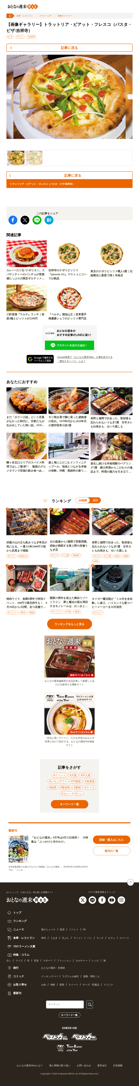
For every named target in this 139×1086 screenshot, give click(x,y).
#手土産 (86, 775)
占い (8, 960)
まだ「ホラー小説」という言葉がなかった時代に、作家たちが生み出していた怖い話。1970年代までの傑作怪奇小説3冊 (25, 421)
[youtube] (112, 899)
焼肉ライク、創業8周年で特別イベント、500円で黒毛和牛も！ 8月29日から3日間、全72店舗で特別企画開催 (26, 603)
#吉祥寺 (31, 37)
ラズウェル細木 (70, 976)
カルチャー (81, 960)
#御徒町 (76, 555)
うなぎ (53, 938)
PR (84, 929)
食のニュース (48, 929)
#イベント (12, 612)
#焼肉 (31, 612)
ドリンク (108, 984)
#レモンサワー (58, 781)
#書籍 (77, 787)
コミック (18, 976)
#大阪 (73, 775)
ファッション (64, 960)
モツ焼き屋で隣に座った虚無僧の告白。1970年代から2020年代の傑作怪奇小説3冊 (67, 421)
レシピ (95, 960)
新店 (62, 929)
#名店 (117, 556)
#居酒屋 (90, 781)
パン (89, 938)
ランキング (20, 920)
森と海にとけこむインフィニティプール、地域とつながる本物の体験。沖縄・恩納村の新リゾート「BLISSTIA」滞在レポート (68, 467)
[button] (9, 96)
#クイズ (90, 787)
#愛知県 (65, 787)
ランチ (100, 938)
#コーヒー (97, 612)
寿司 (43, 938)
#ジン (78, 793)
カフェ (111, 938)
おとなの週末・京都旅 (53, 968)
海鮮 (52, 984)
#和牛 (23, 612)
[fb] (102, 899)
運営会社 (102, 1065)
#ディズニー (56, 611)
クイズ (19, 960)
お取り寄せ (20, 984)
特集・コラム (21, 954)
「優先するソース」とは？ (71, 361)
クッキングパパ (49, 976)
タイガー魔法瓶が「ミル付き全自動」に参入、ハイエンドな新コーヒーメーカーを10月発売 (112, 602)
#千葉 (68, 611)
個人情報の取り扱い (60, 1065)
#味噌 (52, 787)
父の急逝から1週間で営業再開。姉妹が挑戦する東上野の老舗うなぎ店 (69, 545)
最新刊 (17, 993)
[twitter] (83, 899)
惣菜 (61, 984)
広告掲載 (118, 1065)
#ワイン (20, 37)
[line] (93, 899)
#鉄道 (77, 611)
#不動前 (76, 781)
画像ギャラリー (65, 16)
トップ (17, 912)
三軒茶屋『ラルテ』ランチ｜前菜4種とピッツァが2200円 (25, 316)
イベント (73, 929)
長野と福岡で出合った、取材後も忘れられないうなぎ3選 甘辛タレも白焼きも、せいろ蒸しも (112, 422)
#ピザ (10, 37)
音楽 (36, 960)
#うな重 (65, 555)
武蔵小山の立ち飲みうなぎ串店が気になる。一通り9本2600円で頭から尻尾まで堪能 (26, 546)
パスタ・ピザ (45, 16)
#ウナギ (11, 556)
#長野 (95, 561)
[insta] (121, 899)
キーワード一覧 (69, 1015)
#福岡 (126, 556)
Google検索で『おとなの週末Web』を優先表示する (85, 357)
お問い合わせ (84, 1065)
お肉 (43, 984)
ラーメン (78, 938)
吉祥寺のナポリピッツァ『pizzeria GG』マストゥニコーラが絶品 (67, 274)
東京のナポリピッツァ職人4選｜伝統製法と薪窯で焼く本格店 (112, 273)
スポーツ (48, 960)
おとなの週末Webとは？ (30, 1065)
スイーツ (124, 938)
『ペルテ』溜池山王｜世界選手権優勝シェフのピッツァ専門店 (67, 316)
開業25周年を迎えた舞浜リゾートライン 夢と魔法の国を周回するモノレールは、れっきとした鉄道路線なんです (69, 602)
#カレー (66, 793)
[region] (69, 110)
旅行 (16, 967)
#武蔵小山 (23, 556)
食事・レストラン (25, 16)
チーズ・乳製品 (91, 984)
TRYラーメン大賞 (24, 946)
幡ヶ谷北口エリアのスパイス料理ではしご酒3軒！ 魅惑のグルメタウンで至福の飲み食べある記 (26, 467)
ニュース (18, 929)
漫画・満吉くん (91, 976)
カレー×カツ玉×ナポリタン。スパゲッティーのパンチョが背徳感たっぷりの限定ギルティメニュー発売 (25, 274)
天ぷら (65, 938)
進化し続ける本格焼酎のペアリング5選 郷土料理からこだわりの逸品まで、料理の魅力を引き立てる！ (112, 468)
